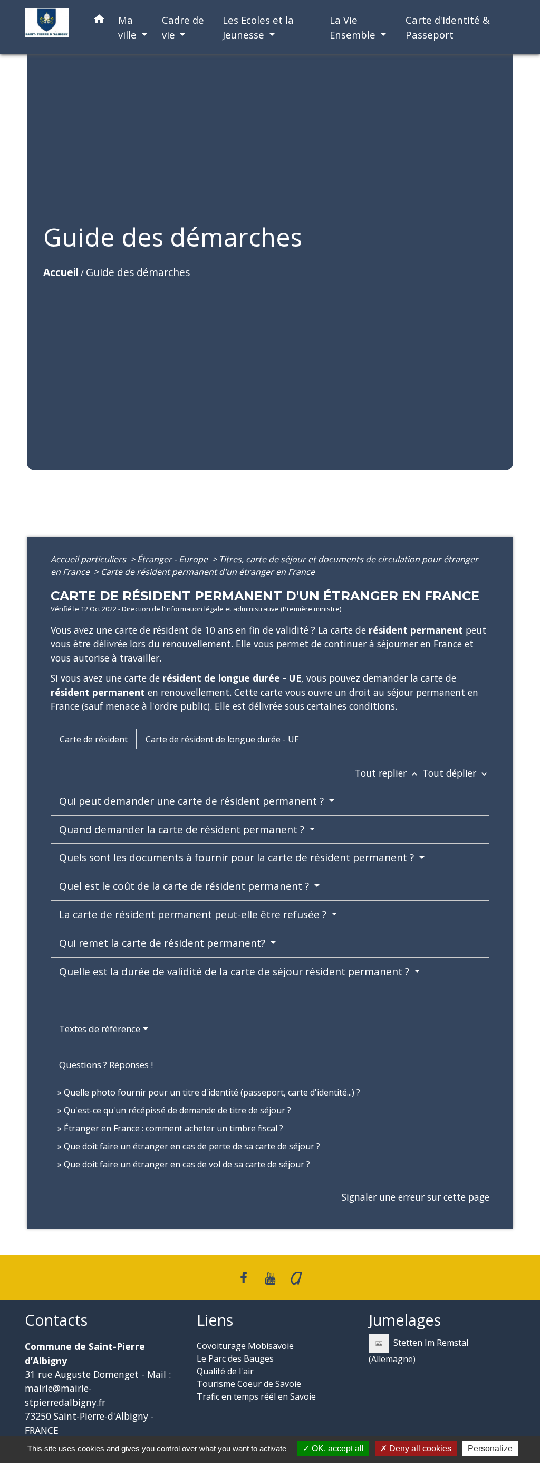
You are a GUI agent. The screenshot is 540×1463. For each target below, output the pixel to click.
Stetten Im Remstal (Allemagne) (418, 1351)
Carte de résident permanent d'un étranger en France (208, 572)
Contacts (56, 1320)
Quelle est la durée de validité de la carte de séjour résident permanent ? (235, 971)
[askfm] (296, 1277)
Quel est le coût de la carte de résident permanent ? (185, 886)
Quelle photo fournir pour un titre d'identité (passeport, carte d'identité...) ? (212, 1092)
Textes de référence (99, 1029)
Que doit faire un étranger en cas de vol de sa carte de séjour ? (187, 1164)
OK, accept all (337, 1448)
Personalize (490, 1448)
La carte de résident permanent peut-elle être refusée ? (194, 914)
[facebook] (244, 1277)
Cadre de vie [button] (183, 27)
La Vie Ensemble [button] (354, 27)
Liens (215, 1320)
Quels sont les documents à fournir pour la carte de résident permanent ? (238, 857)
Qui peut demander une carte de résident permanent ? (192, 801)
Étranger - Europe (173, 559)
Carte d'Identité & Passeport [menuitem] (448, 27)
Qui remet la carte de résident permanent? (163, 943)
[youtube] (270, 1277)
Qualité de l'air (225, 1371)
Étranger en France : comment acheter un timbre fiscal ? (173, 1128)
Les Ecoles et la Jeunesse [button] (258, 27)
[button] (99, 20)
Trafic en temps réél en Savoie (256, 1396)
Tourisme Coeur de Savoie (249, 1384)
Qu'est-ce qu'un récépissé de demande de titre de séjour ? (177, 1110)
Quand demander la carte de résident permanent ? (183, 829)
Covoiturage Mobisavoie (245, 1346)
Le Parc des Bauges (235, 1358)
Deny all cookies (419, 1448)
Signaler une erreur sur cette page (415, 1197)
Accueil (61, 272)
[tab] (94, 739)
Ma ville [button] (128, 27)
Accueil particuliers (89, 559)
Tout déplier (455, 773)
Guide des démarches (138, 272)
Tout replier (387, 773)
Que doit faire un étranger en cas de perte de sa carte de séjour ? (192, 1146)
